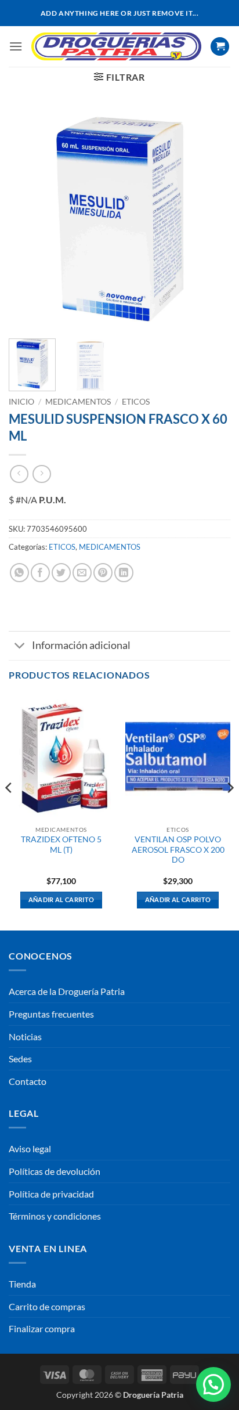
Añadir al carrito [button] (61, 899)
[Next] (211, 218)
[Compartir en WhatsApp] (19, 572)
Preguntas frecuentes (51, 1013)
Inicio (21, 401)
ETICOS (136, 401)
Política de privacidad (51, 1193)
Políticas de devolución (54, 1171)
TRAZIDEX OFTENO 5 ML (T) (61, 844)
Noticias (25, 1036)
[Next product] (19, 474)
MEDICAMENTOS (78, 401)
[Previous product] (41, 474)
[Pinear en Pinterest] (103, 572)
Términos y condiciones (55, 1215)
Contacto (27, 1081)
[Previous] (27, 218)
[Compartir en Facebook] (40, 572)
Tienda (22, 1283)
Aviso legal (30, 1148)
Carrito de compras (47, 1306)
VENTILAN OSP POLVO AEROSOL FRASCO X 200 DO (178, 849)
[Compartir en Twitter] (61, 572)
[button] (16, 46)
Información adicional (81, 645)
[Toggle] (20, 646)
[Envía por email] (82, 572)
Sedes (20, 1058)
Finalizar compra (42, 1328)
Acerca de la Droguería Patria (67, 991)
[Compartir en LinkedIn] (123, 572)
